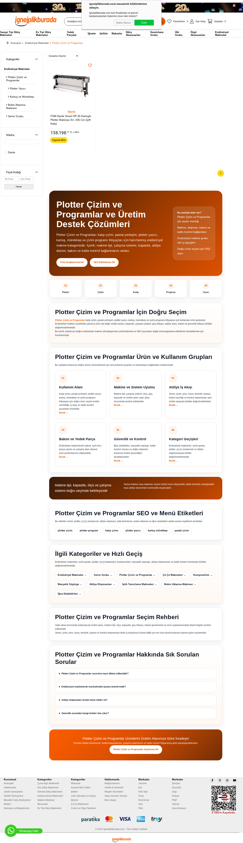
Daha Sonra (123, 22)
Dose (141, 796)
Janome (142, 783)
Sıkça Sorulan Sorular (116, 796)
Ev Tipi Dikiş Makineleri (49, 808)
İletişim (7, 804)
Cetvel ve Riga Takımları (83, 808)
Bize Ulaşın (110, 800)
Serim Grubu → (103, 575)
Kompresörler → (203, 575)
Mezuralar (42, 804)
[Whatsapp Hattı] (11, 831)
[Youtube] (234, 780)
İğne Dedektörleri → (69, 593)
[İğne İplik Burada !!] (121, 840)
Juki (140, 804)
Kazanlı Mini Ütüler (81, 787)
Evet (144, 22)
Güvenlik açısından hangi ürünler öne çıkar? (85, 713)
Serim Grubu (15, 116)
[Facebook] (212, 780)
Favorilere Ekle (90, 65)
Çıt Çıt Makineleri (80, 804)
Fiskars (175, 796)
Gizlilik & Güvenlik (114, 787)
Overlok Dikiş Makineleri (49, 791)
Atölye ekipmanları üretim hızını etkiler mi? (84, 700)
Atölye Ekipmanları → (102, 584)
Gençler (176, 783)
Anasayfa (8, 783)
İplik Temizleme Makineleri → (139, 584)
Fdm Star (143, 791)
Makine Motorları (46, 800)
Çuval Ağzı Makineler (48, 783)
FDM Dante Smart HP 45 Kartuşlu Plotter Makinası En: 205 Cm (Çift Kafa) (70, 120)
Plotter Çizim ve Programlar (16, 79)
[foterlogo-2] (121, 819)
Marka (10, 135)
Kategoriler (13, 59)
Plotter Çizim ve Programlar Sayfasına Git (135, 749)
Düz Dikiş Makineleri (48, 787)
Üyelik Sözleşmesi (13, 791)
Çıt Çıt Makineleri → (174, 575)
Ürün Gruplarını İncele (72, 262)
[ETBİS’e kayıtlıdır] (223, 800)
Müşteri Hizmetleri (114, 791)
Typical (175, 804)
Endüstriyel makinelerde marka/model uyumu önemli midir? (94, 686)
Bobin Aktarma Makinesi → (180, 584)
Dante (11, 152)
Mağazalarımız (112, 783)
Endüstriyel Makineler (17, 69)
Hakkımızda (10, 787)
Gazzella (176, 787)
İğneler (74, 800)
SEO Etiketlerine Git (104, 262)
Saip (174, 791)
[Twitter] (220, 780)
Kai (140, 787)
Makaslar (75, 783)
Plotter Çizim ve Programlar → (137, 575)
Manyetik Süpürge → (70, 584)
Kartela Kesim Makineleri (50, 796)
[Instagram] (227, 780)
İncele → (63, 412)
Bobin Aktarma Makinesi (15, 106)
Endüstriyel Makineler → (72, 575)
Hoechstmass (179, 808)
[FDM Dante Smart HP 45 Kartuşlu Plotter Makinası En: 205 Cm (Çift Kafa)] (71, 85)
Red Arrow (143, 800)
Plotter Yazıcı (18, 88)
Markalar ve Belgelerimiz (16, 808)
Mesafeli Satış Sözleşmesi (17, 800)
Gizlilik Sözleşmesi (13, 796)
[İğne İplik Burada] (37, 21)
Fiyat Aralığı (13, 172)
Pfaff (174, 800)
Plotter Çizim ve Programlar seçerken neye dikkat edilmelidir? (95, 673)
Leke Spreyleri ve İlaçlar (83, 796)
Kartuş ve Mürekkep (22, 96)
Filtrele (19, 187)
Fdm (140, 808)
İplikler (74, 791)
